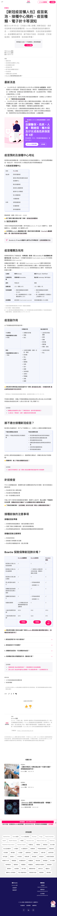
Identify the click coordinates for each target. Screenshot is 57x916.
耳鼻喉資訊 (8, 864)
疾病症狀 (41, 856)
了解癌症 (38, 844)
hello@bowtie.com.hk (42, 887)
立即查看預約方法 (44, 240)
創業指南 (33, 848)
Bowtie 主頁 (14, 885)
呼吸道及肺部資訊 (42, 848)
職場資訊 (16, 864)
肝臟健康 (23, 864)
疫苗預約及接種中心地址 (12, 63)
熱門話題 (5, 856)
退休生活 (40, 868)
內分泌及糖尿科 (7, 848)
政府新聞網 (9, 682)
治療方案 (43, 852)
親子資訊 (24, 868)
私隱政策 (22, 905)
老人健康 (52, 860)
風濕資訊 (41, 872)
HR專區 (22, 840)
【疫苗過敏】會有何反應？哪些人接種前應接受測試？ (34, 505)
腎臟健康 (30, 864)
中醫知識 (30, 844)
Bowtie (28, 2)
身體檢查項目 (32, 868)
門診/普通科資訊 (22, 872)
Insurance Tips (30, 840)
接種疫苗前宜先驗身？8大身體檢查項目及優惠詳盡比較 (28, 502)
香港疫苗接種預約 (32, 218)
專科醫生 (13, 852)
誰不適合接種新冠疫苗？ (12, 69)
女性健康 (5, 852)
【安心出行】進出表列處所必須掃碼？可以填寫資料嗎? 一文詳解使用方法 (28, 669)
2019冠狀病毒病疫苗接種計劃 (14, 680)
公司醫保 (16, 848)
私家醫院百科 (22, 860)
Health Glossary (13, 840)
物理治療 (27, 856)
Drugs (40, 836)
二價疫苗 (24, 785)
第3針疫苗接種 (20, 99)
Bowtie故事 (15, 836)
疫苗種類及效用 (10, 65)
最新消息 (8, 61)
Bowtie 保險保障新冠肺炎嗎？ (14, 76)
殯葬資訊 (36, 852)
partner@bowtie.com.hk (42, 895)
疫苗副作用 (9, 67)
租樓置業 (30, 860)
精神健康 (45, 860)
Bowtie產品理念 (25, 836)
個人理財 (52, 844)
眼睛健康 (14, 860)
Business (34, 836)
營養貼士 (12, 856)
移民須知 (38, 860)
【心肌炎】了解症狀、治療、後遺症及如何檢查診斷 (22, 413)
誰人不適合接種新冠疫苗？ (21, 460)
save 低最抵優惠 (33, 144)
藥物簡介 (9, 868)
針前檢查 (8, 71)
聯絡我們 (15, 890)
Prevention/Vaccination (8, 844)
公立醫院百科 (24, 848)
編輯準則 (34, 905)
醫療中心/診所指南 (10, 872)
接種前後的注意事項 (11, 73)
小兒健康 (20, 852)
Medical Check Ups (42, 840)
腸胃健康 (49, 864)
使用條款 (28, 905)
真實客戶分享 (5, 860)
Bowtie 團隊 (10, 51)
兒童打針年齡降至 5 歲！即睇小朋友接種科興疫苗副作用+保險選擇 (26, 469)
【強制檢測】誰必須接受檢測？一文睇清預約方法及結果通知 (24, 667)
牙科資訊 (19, 856)
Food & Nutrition (49, 836)
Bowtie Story (6, 836)
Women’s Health (21, 844)
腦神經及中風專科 (40, 864)
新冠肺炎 (6, 8)
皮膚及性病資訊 (50, 856)
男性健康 (34, 856)
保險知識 (45, 844)
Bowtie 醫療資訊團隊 (26, 807)
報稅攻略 (51, 848)
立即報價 (52, 2)
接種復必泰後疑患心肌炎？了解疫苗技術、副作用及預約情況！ (25, 410)
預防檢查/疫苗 (32, 872)
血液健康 (16, 868)
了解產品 (23, 622)
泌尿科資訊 (51, 852)
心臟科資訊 (28, 852)
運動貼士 (48, 868)
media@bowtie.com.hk (42, 891)
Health (4, 840)
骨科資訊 (49, 872)
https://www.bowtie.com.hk (25, 730)
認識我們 (15, 887)
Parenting (52, 840)
